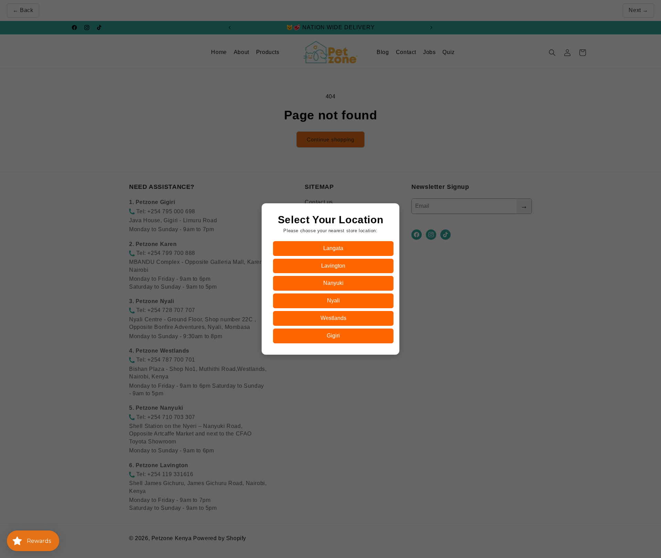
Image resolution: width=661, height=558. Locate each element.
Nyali (333, 300)
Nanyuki (333, 283)
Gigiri (333, 336)
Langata (333, 248)
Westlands (333, 318)
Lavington (333, 266)
